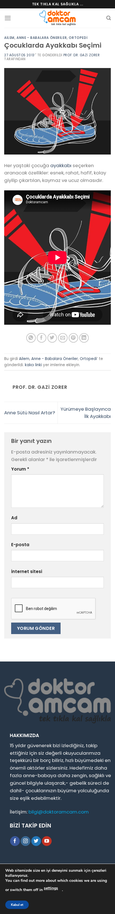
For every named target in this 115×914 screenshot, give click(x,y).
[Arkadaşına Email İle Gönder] (63, 338)
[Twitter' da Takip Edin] (36, 841)
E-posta (20, 545)
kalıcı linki (33, 365)
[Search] (108, 18)
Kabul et (17, 905)
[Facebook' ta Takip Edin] (15, 841)
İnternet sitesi (26, 571)
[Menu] (7, 18)
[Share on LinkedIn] (84, 338)
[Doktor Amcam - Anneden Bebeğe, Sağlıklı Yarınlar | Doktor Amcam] (57, 18)
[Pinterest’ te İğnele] (73, 338)
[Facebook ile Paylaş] (42, 338)
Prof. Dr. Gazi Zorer (81, 55)
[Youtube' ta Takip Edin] (47, 841)
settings (51, 888)
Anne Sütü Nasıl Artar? (29, 412)
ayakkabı (60, 165)
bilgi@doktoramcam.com (58, 811)
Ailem (9, 38)
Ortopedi (78, 38)
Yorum (20, 469)
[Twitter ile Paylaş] (52, 338)
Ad (14, 518)
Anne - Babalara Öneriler (41, 38)
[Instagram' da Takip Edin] (25, 841)
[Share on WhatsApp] (31, 338)
